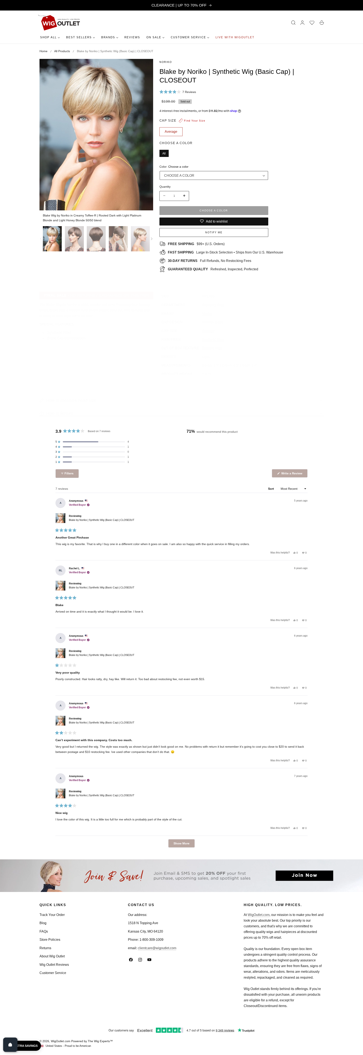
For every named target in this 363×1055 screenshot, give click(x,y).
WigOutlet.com (259, 915)
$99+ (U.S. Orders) (196, 244)
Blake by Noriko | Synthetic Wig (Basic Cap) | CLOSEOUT (101, 520)
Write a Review (292, 474)
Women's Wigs (213, 305)
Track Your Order (52, 915)
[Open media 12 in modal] (145, 67)
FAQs (43, 931)
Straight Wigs (212, 348)
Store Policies (49, 939)
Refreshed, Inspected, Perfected (213, 269)
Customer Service (52, 973)
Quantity (165, 186)
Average (208, 331)
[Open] (10, 1045)
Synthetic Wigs (213, 339)
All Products (62, 51)
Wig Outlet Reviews (54, 964)
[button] (293, 23)
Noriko (165, 62)
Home (43, 51)
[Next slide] (152, 239)
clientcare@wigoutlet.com (157, 948)
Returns (45, 948)
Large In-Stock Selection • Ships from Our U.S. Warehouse (225, 252)
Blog (42, 923)
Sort (271, 488)
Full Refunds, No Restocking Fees (209, 260)
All (164, 153)
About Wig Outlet (52, 956)
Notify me (213, 232)
